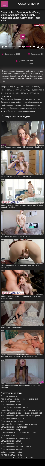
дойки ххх (20, 402)
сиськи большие (8, 435)
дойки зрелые (31, 424)
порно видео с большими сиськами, (25, 87)
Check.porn (28, 457)
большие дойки (33, 416)
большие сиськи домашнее (13, 416)
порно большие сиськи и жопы (14, 399)
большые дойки (8, 402)
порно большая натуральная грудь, (16, 90)
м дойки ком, (20, 105)
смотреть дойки (29, 432)
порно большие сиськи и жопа (14, 407)
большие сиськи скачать (11, 444)
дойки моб (28, 446)
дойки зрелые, (8, 105)
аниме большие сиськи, (18, 99)
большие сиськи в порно (12, 430)
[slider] (10, 46)
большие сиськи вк (9, 396)
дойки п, (19, 102)
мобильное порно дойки (11, 452)
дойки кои (33, 399)
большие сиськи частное (12, 446)
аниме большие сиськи (11, 413)
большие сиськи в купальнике (14, 427)
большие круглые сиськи (12, 421)
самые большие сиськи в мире (14, 410)
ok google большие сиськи (12, 424)
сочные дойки (35, 410)
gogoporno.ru (28, 3)
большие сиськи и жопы (11, 449)
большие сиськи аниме (11, 441)
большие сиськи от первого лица (21, 111)
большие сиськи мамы (11, 404)
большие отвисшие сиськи (12, 418)
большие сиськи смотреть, (21, 108)
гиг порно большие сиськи (12, 455)
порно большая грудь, (33, 102)
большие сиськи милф (32, 413)
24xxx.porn (17, 457)
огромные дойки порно (11, 432)
